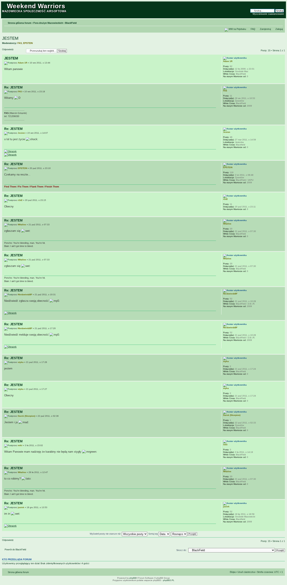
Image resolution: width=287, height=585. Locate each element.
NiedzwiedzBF (25, 294)
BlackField (71, 23)
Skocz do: (181, 550)
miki (20, 445)
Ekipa (233, 572)
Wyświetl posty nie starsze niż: (106, 533)
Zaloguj (279, 29)
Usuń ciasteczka (246, 572)
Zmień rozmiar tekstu (280, 22)
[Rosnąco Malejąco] (184, 533)
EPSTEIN (28, 43)
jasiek (21, 507)
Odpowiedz (8, 49)
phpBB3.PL (168, 580)
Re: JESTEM (13, 87)
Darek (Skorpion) (26, 416)
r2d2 (20, 200)
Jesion (21, 133)
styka (21, 362)
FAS (19, 43)
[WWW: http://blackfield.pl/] (225, 312)
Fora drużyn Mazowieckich (48, 23)
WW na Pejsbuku (237, 29)
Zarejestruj (265, 29)
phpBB (132, 578)
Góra (281, 81)
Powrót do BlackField (15, 549)
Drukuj (273, 22)
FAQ (253, 29)
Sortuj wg (153, 533)
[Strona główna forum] (4, 5)
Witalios (22, 224)
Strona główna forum (19, 23)
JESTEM (10, 38)
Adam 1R (22, 63)
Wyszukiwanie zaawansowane (268, 14)
